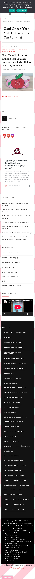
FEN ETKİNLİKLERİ (8, 258)
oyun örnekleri (10, 485)
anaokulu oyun (22, 333)
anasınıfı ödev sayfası (13, 378)
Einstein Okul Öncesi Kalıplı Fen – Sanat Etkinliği (15, 227)
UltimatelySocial (17, 568)
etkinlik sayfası (10, 412)
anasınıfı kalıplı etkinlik (14, 347)
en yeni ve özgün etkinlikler (15, 388)
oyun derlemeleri (19, 480)
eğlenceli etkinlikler (12, 417)
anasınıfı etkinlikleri (12, 342)
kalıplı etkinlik (10, 436)
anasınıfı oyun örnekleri (14, 359)
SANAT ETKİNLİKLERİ (12, 559)
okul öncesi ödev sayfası (14, 475)
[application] (17, 307)
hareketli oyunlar (11, 427)
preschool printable (12, 490)
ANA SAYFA (6, 531)
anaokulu (8, 333)
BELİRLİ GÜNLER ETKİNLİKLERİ (16, 552)
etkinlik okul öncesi (12, 402)
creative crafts (10, 383)
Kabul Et (12, 10)
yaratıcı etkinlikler (21, 500)
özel (6, 509)
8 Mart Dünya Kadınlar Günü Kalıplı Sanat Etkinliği (16, 217)
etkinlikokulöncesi (11, 407)
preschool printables (13, 495)
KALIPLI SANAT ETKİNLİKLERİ (14, 432)
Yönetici (6, 69)
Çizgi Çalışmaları (9, 253)
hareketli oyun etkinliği (14, 422)
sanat (6, 500)
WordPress (18, 528)
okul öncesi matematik (13, 470)
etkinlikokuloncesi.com (13, 398)
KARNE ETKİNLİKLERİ (12, 557)
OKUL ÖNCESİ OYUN (23, 446)
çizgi (6, 505)
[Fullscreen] (30, 314)
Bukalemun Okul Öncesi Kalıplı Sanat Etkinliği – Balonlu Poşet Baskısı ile (14, 238)
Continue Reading (8, 96)
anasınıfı (7, 338)
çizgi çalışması (18, 505)
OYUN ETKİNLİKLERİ (12, 554)
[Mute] (27, 314)
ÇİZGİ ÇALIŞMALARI (12, 548)
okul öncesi (9, 451)
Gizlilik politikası (21, 10)
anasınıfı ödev (9, 373)
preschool (24, 485)
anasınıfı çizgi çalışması (13, 368)
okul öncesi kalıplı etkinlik (15, 466)
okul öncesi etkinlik (12, 456)
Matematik (6, 267)
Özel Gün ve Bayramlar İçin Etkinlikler (15, 50)
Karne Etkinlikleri (9, 262)
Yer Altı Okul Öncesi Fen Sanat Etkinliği (15, 222)
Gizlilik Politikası (10, 561)
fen (26, 417)
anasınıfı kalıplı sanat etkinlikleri (13, 353)
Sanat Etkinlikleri (8, 51)
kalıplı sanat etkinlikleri (12, 546)
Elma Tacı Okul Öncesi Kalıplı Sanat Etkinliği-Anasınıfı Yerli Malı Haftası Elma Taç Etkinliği (17, 60)
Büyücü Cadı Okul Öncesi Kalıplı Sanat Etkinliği (15, 204)
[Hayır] (33, 6)
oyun (6, 480)
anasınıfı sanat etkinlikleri (15, 363)
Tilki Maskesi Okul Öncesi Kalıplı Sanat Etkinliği (15, 211)
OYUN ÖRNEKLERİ (8, 272)
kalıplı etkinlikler (11, 441)
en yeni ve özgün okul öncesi (15, 393)
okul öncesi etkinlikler (13, 461)
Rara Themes (22, 526)
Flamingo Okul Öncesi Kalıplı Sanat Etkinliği (17, 233)
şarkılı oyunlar (18, 509)
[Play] (4, 314)
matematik (8, 446)
